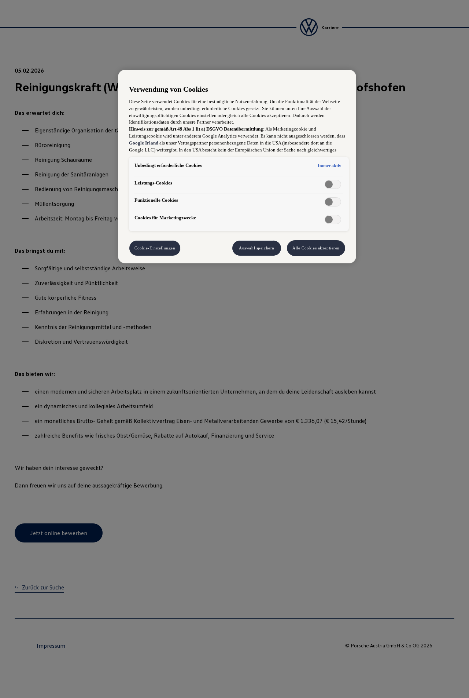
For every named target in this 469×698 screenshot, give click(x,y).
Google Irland (143, 143)
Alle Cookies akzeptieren (316, 248)
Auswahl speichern (256, 248)
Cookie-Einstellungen (154, 248)
